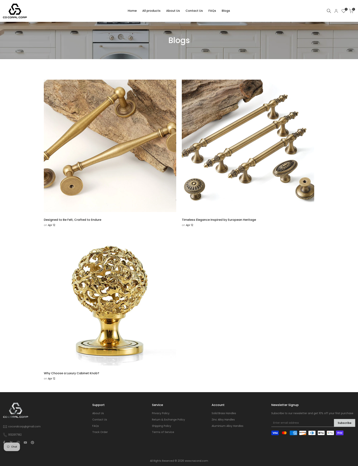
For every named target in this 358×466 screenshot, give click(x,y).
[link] (179, 40)
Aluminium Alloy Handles (227, 426)
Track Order (100, 432)
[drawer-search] (329, 11)
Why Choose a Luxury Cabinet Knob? (71, 373)
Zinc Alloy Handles (223, 419)
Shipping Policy (161, 426)
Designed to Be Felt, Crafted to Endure (72, 220)
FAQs (95, 426)
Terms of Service (163, 432)
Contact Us (99, 419)
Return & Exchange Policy (168, 419)
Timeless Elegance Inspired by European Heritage (219, 220)
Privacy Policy (160, 413)
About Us (98, 413)
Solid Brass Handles (224, 413)
